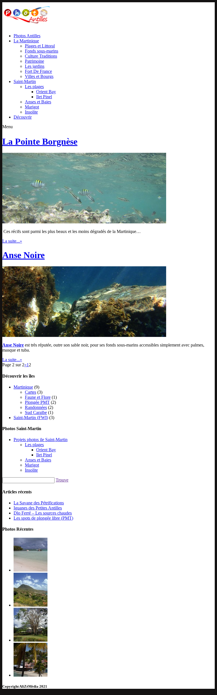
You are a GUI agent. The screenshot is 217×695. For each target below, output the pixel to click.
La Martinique (26, 40)
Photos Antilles (27, 35)
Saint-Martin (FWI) (31, 417)
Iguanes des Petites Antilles (38, 508)
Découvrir (23, 117)
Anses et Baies (38, 101)
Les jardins (34, 66)
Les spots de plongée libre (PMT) (43, 518)
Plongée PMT (37, 402)
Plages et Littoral (40, 45)
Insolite (31, 112)
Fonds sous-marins (41, 51)
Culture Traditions (41, 56)
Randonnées (36, 407)
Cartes (30, 392)
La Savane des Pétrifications (39, 502)
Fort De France (38, 71)
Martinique (23, 387)
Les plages (34, 86)
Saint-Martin (25, 81)
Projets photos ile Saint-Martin (41, 439)
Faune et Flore (38, 397)
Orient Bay (46, 91)
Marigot (32, 106)
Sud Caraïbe (36, 412)
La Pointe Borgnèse (39, 141)
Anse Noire (23, 255)
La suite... (12, 241)
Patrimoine (34, 61)
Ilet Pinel (44, 96)
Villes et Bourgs (39, 76)
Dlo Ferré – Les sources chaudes (43, 513)
